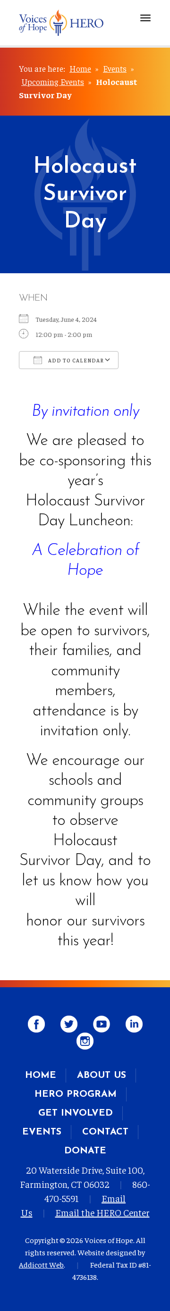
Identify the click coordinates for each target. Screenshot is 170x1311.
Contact (105, 1132)
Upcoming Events (52, 81)
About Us (101, 1075)
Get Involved (75, 1113)
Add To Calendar (75, 360)
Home (80, 68)
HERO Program (75, 1094)
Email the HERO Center (102, 1212)
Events (115, 68)
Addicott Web (41, 1264)
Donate (85, 1151)
